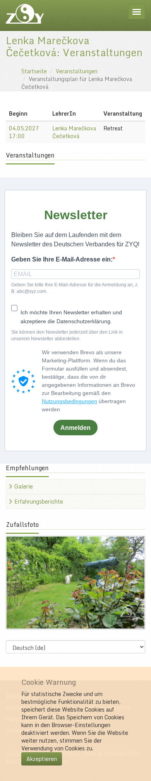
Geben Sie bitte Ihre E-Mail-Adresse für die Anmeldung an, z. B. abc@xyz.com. (75, 288)
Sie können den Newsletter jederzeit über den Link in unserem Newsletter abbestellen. (67, 335)
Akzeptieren (41, 758)
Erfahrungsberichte (38, 501)
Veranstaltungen (77, 71)
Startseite (34, 71)
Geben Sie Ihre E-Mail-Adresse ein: (62, 259)
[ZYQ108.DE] (25, 13)
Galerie (23, 486)
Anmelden (75, 427)
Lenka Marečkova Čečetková (74, 132)
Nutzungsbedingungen (69, 401)
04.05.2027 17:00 (24, 132)
